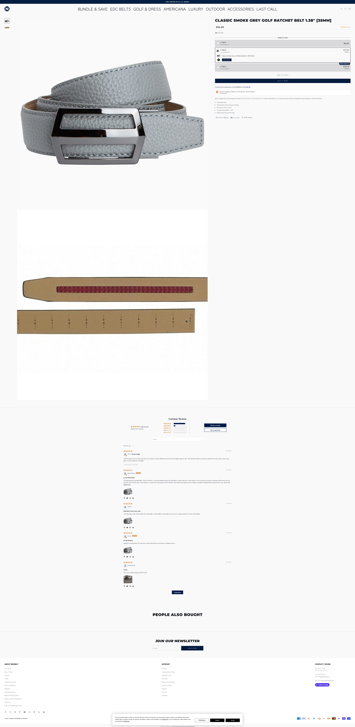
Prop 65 (164, 692)
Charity (6, 675)
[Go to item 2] (7, 27)
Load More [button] (177, 592)
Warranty (165, 678)
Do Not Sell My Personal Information (190, 726)
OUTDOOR (215, 9)
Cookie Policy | (183, 726)
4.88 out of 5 (144, 426)
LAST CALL (266, 9)
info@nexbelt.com (324, 676)
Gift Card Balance (10, 685)
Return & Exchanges (168, 682)
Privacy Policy (179, 726)
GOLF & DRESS (147, 9)
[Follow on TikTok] (29, 712)
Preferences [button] (126, 721)
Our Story (7, 668)
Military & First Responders (13, 699)
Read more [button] (127, 484)
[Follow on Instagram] (15, 712)
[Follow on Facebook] (5, 712)
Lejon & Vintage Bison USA (13, 705)
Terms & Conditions (174, 726)
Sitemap (164, 695)
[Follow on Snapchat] (44, 712)
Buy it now (283, 81)
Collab (6, 678)
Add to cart (283, 75)
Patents (164, 689)
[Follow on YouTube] (25, 712)
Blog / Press (8, 672)
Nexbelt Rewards (9, 692)
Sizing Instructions (10, 682)
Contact (164, 668)
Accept (233, 720)
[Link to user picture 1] (128, 491)
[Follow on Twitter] (10, 712)
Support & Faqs (167, 685)
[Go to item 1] (7, 21)
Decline (217, 720)
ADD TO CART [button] (226, 60)
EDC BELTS (120, 9)
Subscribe (192, 648)
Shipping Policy (166, 675)
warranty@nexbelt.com (327, 680)
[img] (128, 451)
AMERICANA (175, 9)
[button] (283, 43)
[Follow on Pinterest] (20, 712)
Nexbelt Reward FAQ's (11, 695)
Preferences (202, 720)
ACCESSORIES (241, 9)
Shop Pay (7, 702)
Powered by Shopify (21, 718)
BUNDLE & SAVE (93, 9)
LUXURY (195, 9)
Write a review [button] (215, 425)
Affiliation (7, 689)
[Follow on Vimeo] (34, 712)
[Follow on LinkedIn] (39, 712)
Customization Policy (168, 672)
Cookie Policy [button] (165, 719)
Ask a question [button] (215, 430)
